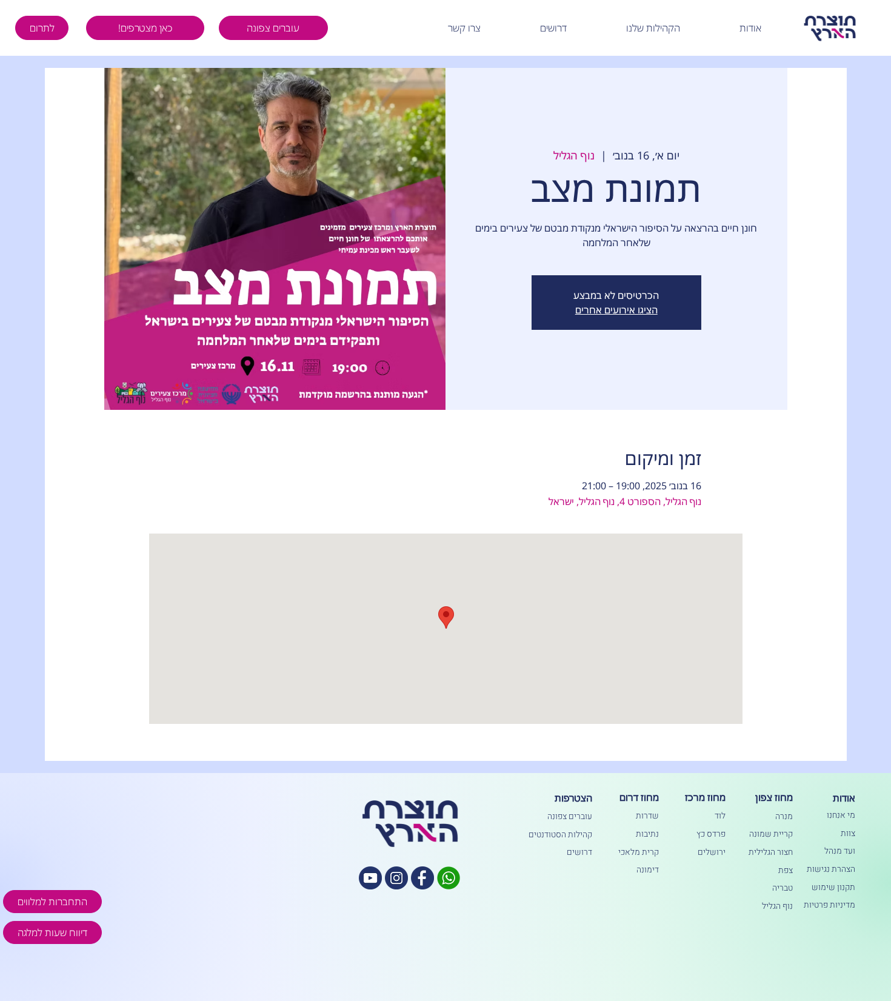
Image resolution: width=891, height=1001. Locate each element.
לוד (720, 815)
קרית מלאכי (638, 852)
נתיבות (647, 834)
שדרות (647, 815)
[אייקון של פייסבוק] (422, 877)
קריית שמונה (771, 834)
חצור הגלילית (771, 852)
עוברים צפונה (569, 816)
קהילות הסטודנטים (560, 834)
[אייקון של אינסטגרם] (396, 877)
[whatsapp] (448, 877)
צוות (848, 833)
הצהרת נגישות (831, 869)
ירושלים (712, 852)
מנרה (784, 816)
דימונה (647, 869)
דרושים (579, 852)
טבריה (782, 888)
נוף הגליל (777, 906)
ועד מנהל (839, 851)
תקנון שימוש (833, 887)
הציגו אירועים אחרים (616, 309)
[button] (722, 28)
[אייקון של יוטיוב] (370, 877)
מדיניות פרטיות (829, 905)
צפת (785, 870)
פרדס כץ (711, 834)
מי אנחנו (841, 815)
